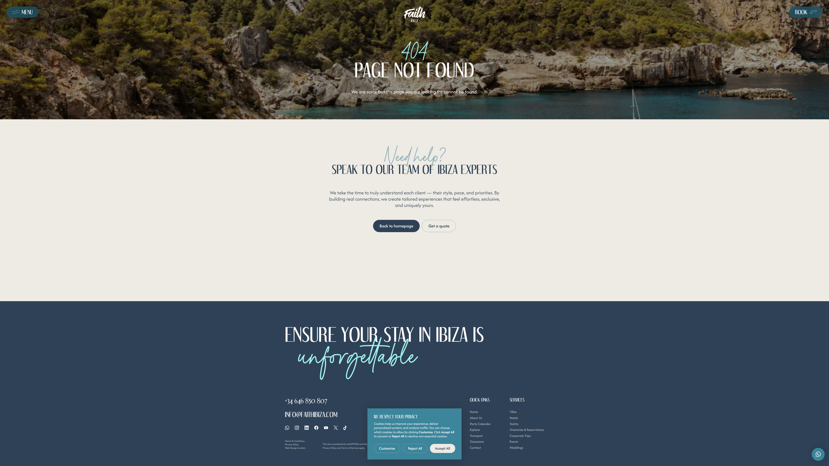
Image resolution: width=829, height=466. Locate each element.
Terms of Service (350, 448)
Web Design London (295, 448)
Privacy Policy (292, 444)
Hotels (514, 418)
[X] (336, 428)
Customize (387, 448)
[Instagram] (297, 428)
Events (514, 441)
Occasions (477, 441)
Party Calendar (480, 424)
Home (474, 412)
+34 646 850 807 (306, 400)
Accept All (442, 448)
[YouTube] (326, 427)
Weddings (516, 448)
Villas (513, 412)
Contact (475, 448)
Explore (475, 430)
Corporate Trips (520, 436)
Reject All (415, 448)
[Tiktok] (345, 428)
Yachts (514, 424)
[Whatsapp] (287, 428)
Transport (476, 436)
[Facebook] (316, 428)
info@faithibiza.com (311, 414)
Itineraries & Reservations (527, 430)
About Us (476, 418)
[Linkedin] (306, 428)
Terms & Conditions (295, 441)
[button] (818, 454)
